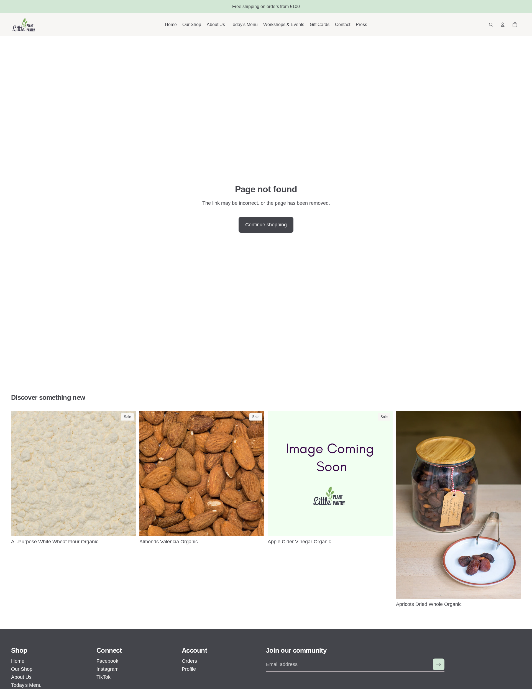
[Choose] (127, 527)
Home (17, 661)
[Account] (503, 25)
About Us (21, 677)
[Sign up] (438, 664)
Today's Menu (26, 685)
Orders (189, 661)
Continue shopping (266, 224)
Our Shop (21, 669)
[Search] (491, 25)
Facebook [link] (107, 661)
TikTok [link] (103, 677)
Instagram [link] (107, 669)
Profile (189, 669)
